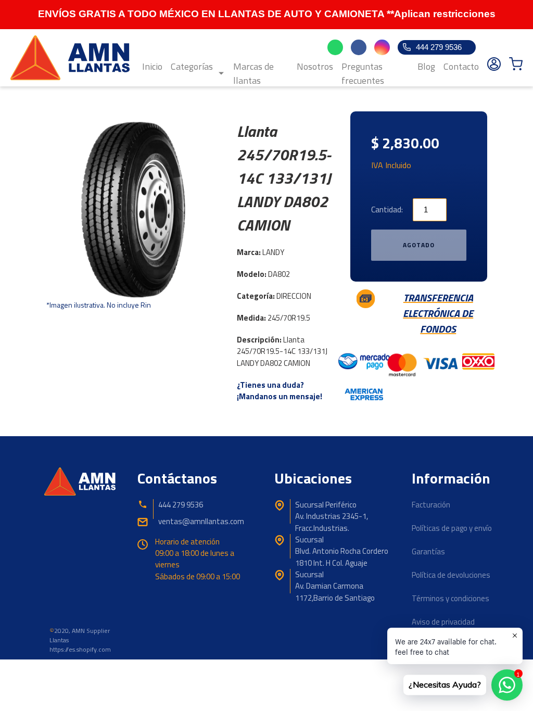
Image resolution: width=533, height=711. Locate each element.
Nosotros (315, 66)
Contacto (461, 66)
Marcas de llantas (253, 73)
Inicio (152, 66)
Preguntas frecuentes (362, 73)
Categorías (192, 66)
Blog (426, 66)
